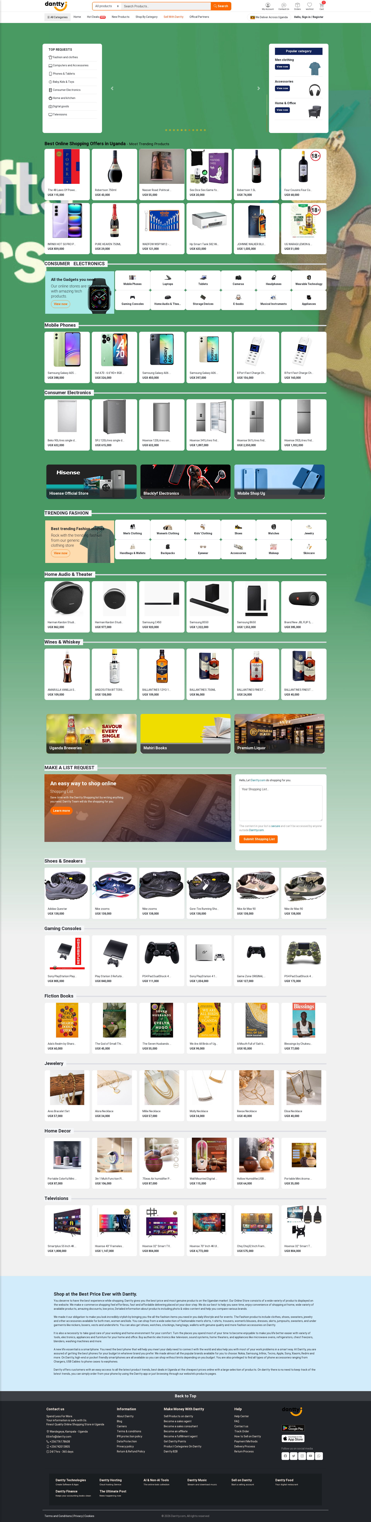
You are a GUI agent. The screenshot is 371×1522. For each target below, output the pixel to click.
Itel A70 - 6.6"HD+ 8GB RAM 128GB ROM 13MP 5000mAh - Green (109, 372)
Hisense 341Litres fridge (204, 440)
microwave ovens (264, 1337)
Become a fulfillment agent (180, 1436)
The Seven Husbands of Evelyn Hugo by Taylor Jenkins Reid (156, 1043)
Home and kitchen (63, 98)
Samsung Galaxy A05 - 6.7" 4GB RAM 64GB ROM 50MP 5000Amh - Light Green (62, 372)
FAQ (236, 1421)
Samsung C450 (151, 622)
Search (222, 6)
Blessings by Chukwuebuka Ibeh (298, 1043)
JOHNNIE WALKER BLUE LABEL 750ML (251, 244)
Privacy (78, 1516)
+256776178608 (60, 1441)
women (115, 1320)
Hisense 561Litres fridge (251, 440)
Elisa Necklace (293, 1111)
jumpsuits (283, 1320)
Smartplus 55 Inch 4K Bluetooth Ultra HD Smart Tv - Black (62, 1246)
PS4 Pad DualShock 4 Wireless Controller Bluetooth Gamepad (298, 976)
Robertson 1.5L (246, 190)
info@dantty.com (60, 1436)
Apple (280, 1353)
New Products (120, 16)
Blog (119, 1421)
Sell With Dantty (173, 16)
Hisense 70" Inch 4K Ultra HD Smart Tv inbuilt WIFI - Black (204, 1246)
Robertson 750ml (105, 190)
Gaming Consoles (62, 928)
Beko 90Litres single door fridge (62, 440)
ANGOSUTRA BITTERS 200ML (109, 689)
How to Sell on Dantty (247, 1436)
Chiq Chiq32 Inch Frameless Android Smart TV (251, 1246)
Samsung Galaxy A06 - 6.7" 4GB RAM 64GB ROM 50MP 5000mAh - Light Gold (204, 372)
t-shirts (217, 1320)
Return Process (244, 1451)
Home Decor (57, 1131)
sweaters (297, 1316)
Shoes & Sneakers (63, 861)
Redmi (305, 1353)
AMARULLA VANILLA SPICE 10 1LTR (62, 689)
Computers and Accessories (70, 65)
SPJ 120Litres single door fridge (109, 440)
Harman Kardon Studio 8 (109, 622)
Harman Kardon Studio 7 (62, 622)
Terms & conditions (129, 1431)
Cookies (89, 1516)
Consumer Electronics (66, 89)
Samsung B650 (246, 622)
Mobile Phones (60, 325)
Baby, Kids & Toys (63, 81)
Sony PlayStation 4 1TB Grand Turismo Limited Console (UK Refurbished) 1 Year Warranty (204, 976)
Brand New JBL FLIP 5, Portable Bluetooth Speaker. (298, 622)
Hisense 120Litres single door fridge (156, 440)
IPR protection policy (129, 1436)
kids (128, 1320)
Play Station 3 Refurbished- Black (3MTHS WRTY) (109, 976)
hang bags (182, 1325)
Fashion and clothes (65, 57)
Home (77, 16)
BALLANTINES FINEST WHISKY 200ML (251, 689)
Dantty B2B (171, 1451)
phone (127, 1349)
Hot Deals (96, 16)
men (107, 1320)
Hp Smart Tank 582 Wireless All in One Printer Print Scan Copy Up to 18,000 (204, 244)
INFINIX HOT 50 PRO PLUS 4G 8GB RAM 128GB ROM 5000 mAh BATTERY (62, 244)
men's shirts (203, 1320)
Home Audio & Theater (68, 574)
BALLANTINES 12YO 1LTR (156, 689)
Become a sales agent (177, 1421)
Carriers (122, 1426)
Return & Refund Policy (131, 1451)
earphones (110, 1361)
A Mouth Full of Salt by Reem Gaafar (251, 1043)
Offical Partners (199, 16)
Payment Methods (246, 1441)
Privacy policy (125, 1446)
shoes (285, 1316)
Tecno (271, 1353)
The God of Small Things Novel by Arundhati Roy (109, 1043)
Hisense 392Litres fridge (298, 440)
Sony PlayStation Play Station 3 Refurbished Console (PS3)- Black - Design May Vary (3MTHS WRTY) (62, 976)
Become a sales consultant (181, 1426)
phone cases (92, 1361)
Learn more (61, 811)
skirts (272, 1320)
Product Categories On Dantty (182, 1446)
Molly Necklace (199, 1111)
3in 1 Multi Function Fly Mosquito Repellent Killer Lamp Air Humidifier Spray (109, 1178)
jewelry (308, 1316)
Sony (288, 1353)
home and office (128, 1337)
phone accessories (279, 1357)
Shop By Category (146, 16)
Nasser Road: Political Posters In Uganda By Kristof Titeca (156, 190)
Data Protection (127, 1441)
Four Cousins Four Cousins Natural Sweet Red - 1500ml (298, 190)
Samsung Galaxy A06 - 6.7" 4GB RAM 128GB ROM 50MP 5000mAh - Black (156, 372)
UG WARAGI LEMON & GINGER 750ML (298, 244)
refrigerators (285, 1337)
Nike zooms (102, 908)
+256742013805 (60, 1446)
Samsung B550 (199, 622)
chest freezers (303, 1337)
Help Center (241, 1416)
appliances (83, 1337)
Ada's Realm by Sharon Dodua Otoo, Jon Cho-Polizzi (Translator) (62, 1043)
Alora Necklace (104, 1111)
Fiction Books (58, 996)
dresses (262, 1320)
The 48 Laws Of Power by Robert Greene (62, 190)
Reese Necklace (247, 1111)
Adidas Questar (57, 908)
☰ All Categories (57, 17)
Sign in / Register (312, 17)
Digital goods (60, 106)
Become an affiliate (176, 1431)
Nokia (241, 1353)
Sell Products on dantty (178, 1416)
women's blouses (245, 1320)
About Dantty (125, 1416)
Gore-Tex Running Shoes (204, 908)
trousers (228, 1320)
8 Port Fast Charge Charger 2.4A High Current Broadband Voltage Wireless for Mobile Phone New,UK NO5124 (251, 372)
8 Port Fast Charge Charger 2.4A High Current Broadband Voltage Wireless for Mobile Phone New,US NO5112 (298, 372)
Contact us (241, 1426)
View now (282, 66)
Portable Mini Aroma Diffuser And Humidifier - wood (298, 1178)
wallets (194, 1325)
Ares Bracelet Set (59, 1111)
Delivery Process (244, 1446)
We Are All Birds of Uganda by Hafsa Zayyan (204, 1043)
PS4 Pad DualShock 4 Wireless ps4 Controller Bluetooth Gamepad (156, 976)
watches (155, 1325)
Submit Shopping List (258, 839)
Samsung (252, 1353)
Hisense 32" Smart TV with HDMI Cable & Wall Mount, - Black (298, 1246)
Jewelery (53, 1063)
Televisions (59, 114)
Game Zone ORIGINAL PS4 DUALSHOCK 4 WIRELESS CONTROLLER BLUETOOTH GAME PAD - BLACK (251, 976)
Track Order (241, 1431)
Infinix (262, 1353)
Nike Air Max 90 (246, 908)
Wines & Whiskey (62, 642)
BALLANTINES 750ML (203, 689)
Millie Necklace (151, 1111)
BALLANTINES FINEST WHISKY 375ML (298, 689)
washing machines (77, 1341)
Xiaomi (296, 1353)
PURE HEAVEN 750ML (108, 244)
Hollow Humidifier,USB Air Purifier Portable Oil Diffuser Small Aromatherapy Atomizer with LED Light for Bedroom (251, 1178)
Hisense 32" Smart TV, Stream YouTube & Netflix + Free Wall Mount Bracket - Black (156, 1246)
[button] (112, 88)
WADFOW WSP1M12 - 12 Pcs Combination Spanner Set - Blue (156, 244)
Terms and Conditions (58, 1516)
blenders (59, 1341)
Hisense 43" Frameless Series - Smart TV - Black (109, 1246)
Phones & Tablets (63, 73)
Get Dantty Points (175, 1441)
